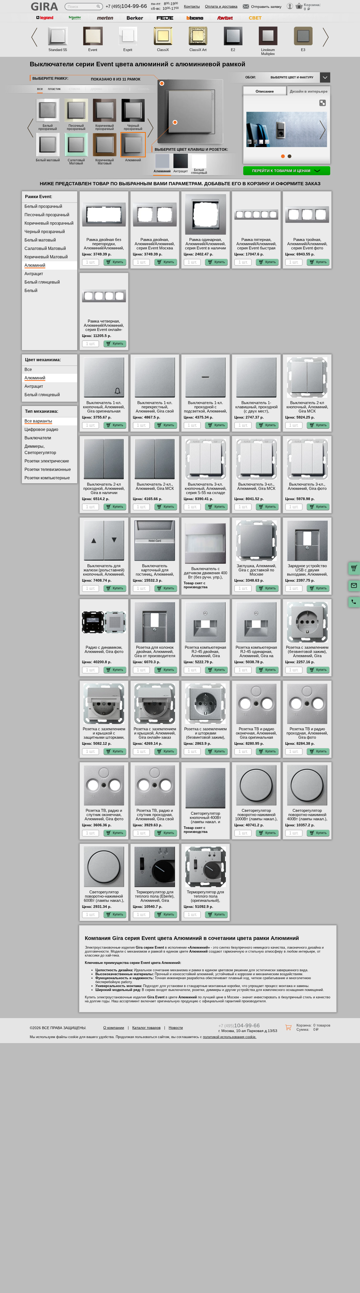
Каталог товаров (146, 1027)
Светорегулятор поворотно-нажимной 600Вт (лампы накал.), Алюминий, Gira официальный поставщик (104, 902)
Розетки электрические (47, 461)
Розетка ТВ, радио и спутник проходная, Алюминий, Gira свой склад (155, 816)
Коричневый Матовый (104, 162)
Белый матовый (48, 160)
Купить (118, 262)
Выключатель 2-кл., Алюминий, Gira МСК (155, 486)
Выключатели (38, 438)
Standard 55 (57, 50)
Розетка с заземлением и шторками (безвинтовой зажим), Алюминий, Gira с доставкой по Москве (205, 737)
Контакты (192, 6)
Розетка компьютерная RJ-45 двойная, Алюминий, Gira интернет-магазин (205, 653)
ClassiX (163, 50)
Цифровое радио (41, 429)
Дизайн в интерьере (309, 91)
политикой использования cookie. (229, 1037)
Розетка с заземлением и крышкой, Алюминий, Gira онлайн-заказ (155, 733)
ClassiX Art (198, 50)
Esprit (127, 50)
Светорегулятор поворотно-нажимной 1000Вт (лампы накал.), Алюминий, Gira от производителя (256, 818)
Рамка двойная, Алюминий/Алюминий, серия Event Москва (155, 244)
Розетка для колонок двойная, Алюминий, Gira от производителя (154, 651)
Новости (176, 1027)
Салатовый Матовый (76, 162)
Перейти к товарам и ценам (282, 171)
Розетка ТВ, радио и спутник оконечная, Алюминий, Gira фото (104, 814)
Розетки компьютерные (47, 478)
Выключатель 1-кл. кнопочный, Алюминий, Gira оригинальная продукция (104, 409)
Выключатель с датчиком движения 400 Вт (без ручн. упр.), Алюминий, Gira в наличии (205, 577)
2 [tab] (289, 156)
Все (28, 369)
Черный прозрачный (133, 127)
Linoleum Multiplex (268, 52)
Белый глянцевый (199, 171)
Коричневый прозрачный (104, 127)
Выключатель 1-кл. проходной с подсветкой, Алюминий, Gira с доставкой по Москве (205, 411)
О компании (113, 1027)
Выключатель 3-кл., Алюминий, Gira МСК (256, 486)
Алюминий (133, 160)
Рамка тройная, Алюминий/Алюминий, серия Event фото (307, 244)
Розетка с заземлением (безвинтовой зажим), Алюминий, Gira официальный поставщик (307, 655)
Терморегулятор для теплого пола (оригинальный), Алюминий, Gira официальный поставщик (205, 902)
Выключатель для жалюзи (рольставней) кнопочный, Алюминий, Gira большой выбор (104, 572)
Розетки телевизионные (48, 469)
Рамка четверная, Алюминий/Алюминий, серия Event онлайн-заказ (104, 327)
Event (92, 50)
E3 (303, 50)
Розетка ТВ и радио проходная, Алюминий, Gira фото (307, 733)
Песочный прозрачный (76, 127)
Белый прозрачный (47, 127)
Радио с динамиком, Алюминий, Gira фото (104, 649)
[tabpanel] (286, 130)
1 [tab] (282, 156)
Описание (265, 91)
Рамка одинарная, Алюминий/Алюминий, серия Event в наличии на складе (205, 246)
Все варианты (38, 421)
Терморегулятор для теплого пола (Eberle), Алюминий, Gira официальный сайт (154, 898)
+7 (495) (126, 6)
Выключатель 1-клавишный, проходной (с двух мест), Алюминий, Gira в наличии (256, 411)
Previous (34, 37)
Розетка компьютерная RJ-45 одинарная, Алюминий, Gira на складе (256, 653)
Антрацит (180, 171)
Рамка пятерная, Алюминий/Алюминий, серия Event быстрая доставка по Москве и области (256, 248)
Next (326, 37)
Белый (31, 290)
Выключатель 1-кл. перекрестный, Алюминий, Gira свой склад (155, 409)
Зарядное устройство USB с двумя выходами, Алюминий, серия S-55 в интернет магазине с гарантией (307, 574)
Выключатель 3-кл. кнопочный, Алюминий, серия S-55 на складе (205, 488)
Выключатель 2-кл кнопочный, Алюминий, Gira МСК (307, 407)
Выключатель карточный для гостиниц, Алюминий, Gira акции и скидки (155, 572)
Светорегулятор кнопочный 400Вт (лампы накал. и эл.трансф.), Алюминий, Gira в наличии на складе (205, 824)
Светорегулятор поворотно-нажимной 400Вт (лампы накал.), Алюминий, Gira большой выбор (307, 818)
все (40, 89)
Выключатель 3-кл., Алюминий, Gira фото (307, 486)
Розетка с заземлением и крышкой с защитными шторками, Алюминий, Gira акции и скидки (103, 737)
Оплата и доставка (221, 6)
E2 (233, 50)
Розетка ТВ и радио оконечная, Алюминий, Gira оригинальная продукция (256, 735)
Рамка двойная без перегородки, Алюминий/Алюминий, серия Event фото (104, 246)
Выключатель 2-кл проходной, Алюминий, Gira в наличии (104, 488)
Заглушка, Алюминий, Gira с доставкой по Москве (256, 570)
